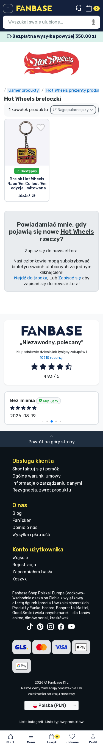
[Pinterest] (40, 627)
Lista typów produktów (64, 722)
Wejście (20, 557)
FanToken (22, 520)
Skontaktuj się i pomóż (35, 469)
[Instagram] (50, 627)
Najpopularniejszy (73, 110)
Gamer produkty (24, 90)
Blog (17, 513)
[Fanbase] (34, 8)
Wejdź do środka (30, 278)
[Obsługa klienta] (79, 8)
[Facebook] (61, 627)
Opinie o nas (24, 527)
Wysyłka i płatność (31, 534)
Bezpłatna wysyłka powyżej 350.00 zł (54, 36)
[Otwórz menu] (8, 8)
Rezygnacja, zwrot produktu (41, 490)
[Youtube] (71, 627)
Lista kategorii (31, 722)
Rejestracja (24, 564)
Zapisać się (69, 278)
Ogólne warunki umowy (36, 476)
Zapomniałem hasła (32, 571)
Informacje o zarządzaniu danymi (47, 483)
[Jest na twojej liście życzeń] (40, 127)
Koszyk (19, 579)
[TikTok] (29, 627)
